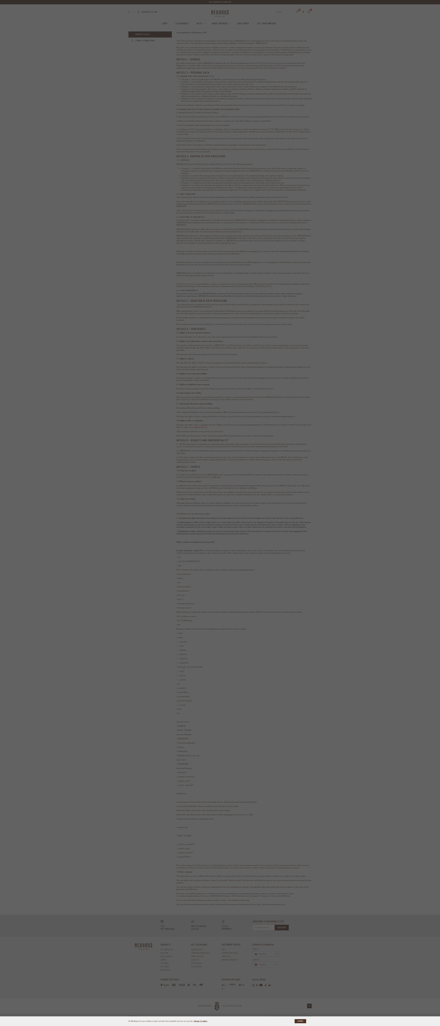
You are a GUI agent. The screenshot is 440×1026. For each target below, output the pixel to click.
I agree (300, 1021)
